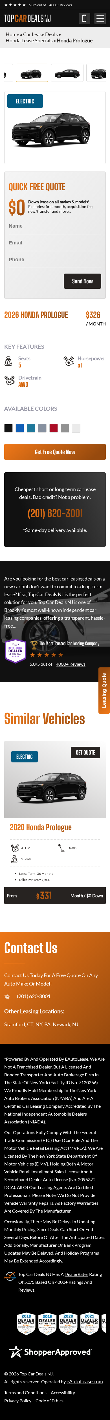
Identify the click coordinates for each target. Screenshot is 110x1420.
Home (12, 34)
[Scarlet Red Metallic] (54, 428)
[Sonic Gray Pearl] (42, 428)
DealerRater (76, 1274)
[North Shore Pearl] (31, 428)
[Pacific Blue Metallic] (20, 428)
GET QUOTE (85, 752)
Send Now (82, 281)
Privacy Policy (17, 1400)
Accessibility (63, 1392)
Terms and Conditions (25, 1392)
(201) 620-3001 (84, 18)
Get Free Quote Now (55, 451)
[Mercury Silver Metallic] (65, 428)
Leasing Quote (104, 690)
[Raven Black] (8, 428)
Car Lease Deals (40, 34)
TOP (27, 18)
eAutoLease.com (85, 1381)
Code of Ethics (49, 1400)
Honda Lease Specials (29, 40)
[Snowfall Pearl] (76, 428)
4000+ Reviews (60, 5)
